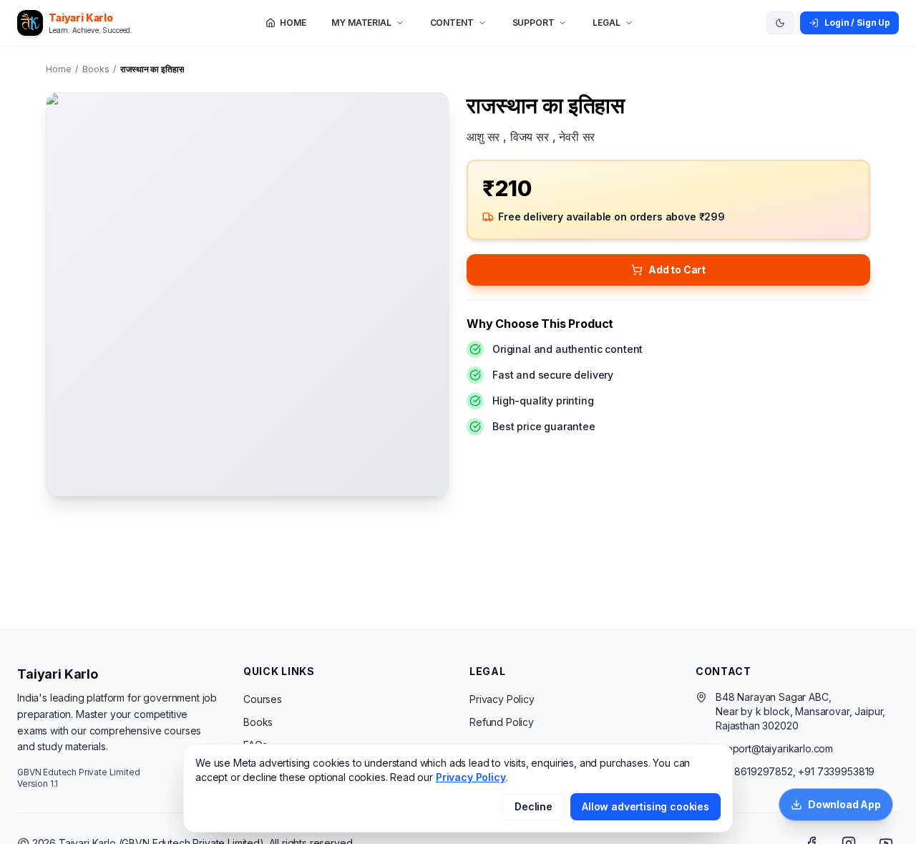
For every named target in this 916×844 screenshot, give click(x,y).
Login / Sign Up (857, 22)
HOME (293, 22)
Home (58, 69)
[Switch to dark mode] (780, 22)
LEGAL (606, 22)
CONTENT (452, 22)
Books (95, 69)
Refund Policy (501, 722)
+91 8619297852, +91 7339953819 (795, 771)
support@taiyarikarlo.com (774, 748)
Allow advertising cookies (645, 806)
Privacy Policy (502, 699)
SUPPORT (533, 22)
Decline (533, 806)
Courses (262, 699)
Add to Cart (677, 269)
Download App (844, 804)
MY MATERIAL (361, 22)
